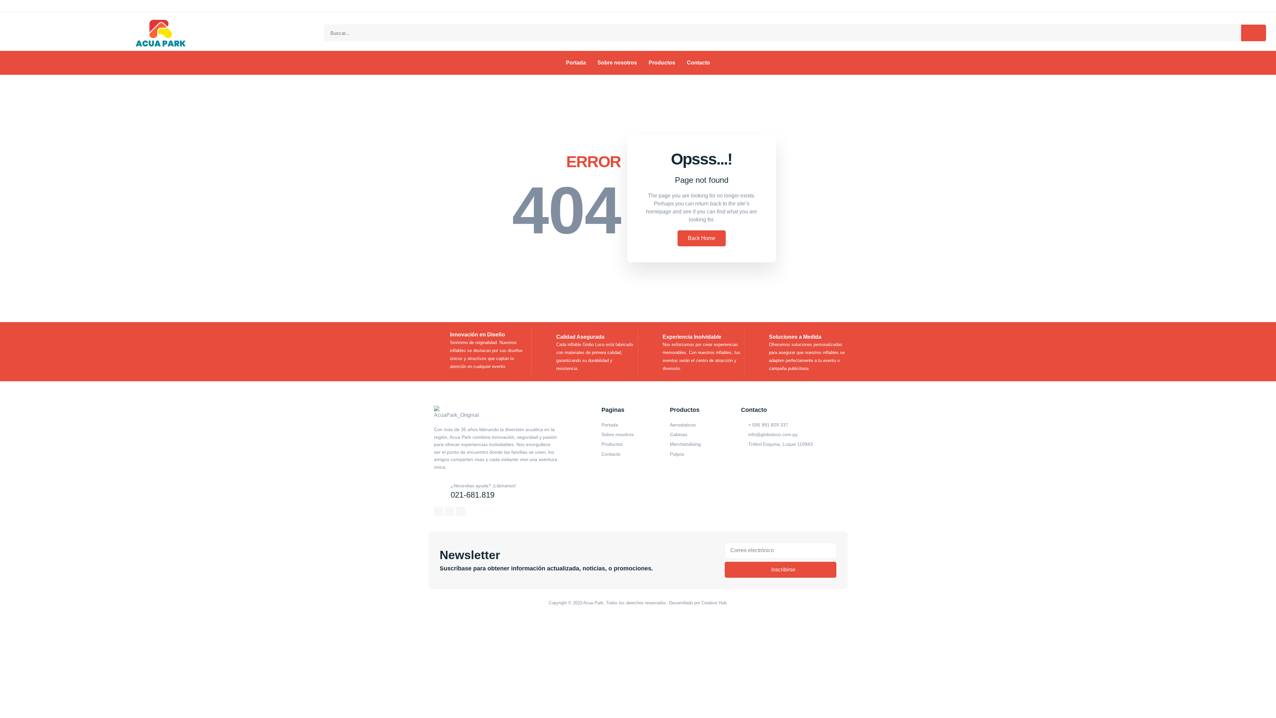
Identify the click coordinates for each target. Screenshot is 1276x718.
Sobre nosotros (617, 62)
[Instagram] (449, 511)
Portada (576, 62)
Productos (662, 62)
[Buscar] (1253, 33)
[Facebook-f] (438, 511)
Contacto (698, 62)
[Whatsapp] (460, 511)
